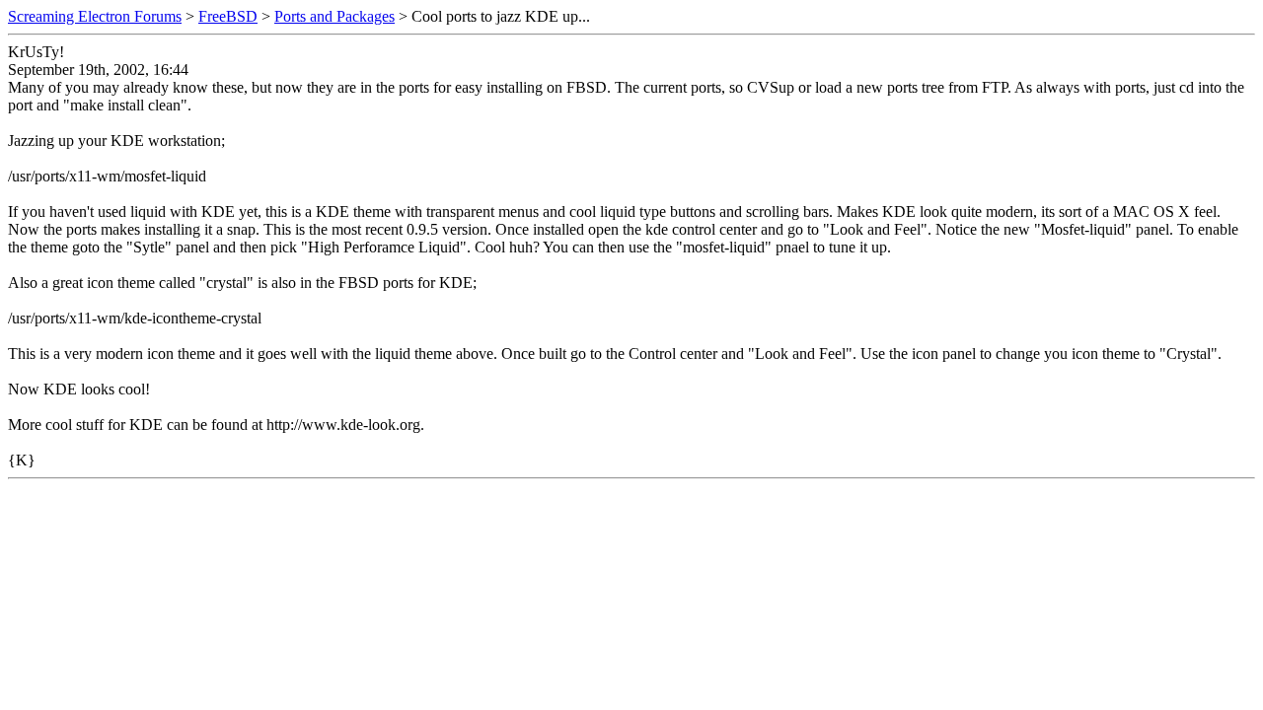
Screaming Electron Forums (95, 16)
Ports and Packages (334, 16)
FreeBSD (228, 16)
